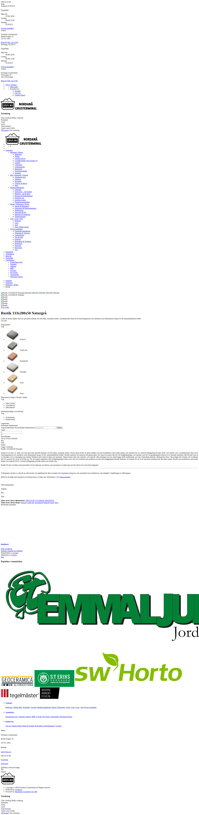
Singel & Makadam (22, 206)
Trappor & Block (21, 183)
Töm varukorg (6, 118)
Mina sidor (14, 87)
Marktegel (18, 169)
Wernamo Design (16, 277)
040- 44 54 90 (12, 81)
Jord (16, 225)
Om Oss (18, 93)
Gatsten (17, 163)
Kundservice (10, 721)
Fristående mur (20, 177)
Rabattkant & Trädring (23, 241)
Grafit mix (30, 503)
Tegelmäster (14, 275)
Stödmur (18, 179)
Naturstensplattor (21, 171)
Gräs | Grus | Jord (16, 219)
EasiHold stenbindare (22, 231)
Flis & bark (19, 237)
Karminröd (39, 503)
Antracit (23, 503)
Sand (52, 503)
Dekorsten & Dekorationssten (25, 208)
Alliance (13, 266)
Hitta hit (4, 42)
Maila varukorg (17, 118)
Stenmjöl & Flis (20, 212)
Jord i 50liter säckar (22, 227)
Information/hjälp (7, 411)
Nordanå (13, 264)
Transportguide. (65, 477)
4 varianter (14, 553)
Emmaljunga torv (16, 262)
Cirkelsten (18, 165)
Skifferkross (19, 210)
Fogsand (18, 246)
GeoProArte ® (20, 159)
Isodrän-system (20, 200)
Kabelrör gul (19, 198)
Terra (56, 503)
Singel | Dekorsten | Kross (19, 204)
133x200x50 (39, 501)
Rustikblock (5, 544)
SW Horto (14, 273)
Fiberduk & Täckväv (22, 233)
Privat (8, 85)
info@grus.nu (6, 752)
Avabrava (18, 790)
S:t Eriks (13, 270)
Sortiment (9, 150)
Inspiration (9, 252)
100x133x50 (30, 501)
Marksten (18, 154)
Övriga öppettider (7, 28)
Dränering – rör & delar (23, 192)
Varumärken (10, 260)
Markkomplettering (17, 188)
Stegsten (18, 173)
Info (2, 557)
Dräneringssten (20, 217)
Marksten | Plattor (16, 152)
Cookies (58, 726)
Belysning (18, 248)
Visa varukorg (14, 130)
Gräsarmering (20, 167)
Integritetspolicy (49, 726)
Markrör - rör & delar (22, 194)
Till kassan (5, 130)
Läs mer (4, 321)
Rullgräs (18, 221)
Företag (14, 85)
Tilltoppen (3, 771)
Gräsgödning (19, 235)
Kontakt (18, 91)
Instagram (4, 764)
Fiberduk (18, 190)
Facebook (4, 760)
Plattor (17, 156)
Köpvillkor (39, 726)
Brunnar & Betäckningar (24, 196)
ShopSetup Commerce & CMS (26, 792)
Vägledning (10, 254)
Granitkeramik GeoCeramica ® (26, 161)
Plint (16, 186)
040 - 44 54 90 (12, 42)
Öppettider (9, 258)
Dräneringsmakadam (22, 202)
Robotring (18, 244)
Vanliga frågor (20, 95)
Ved (16, 250)
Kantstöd (18, 181)
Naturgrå (46, 503)
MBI (12, 268)
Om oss (8, 726)
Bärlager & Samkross (22, 215)
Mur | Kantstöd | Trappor (19, 175)
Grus (16, 223)
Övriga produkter (16, 229)
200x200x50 (49, 501)
